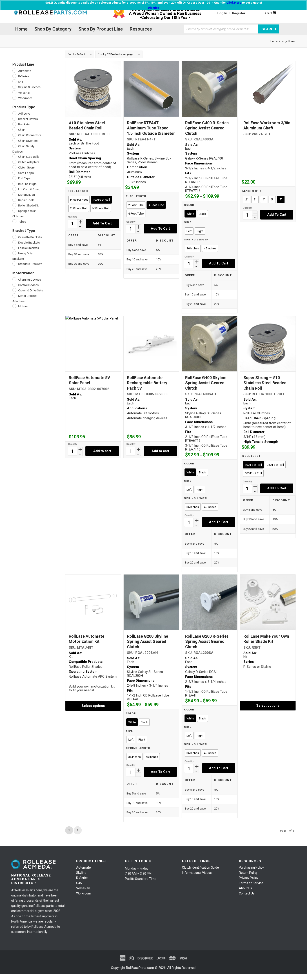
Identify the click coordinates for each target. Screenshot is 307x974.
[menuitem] (222, 13)
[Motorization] (14, 194)
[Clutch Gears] (14, 167)
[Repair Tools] (14, 199)
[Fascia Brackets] (14, 247)
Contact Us (246, 893)
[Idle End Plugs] (14, 183)
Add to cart (102, 223)
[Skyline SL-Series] (14, 86)
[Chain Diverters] (14, 140)
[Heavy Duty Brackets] (14, 253)
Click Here (233, 2)
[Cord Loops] (14, 172)
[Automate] (14, 70)
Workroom (83, 893)
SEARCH (269, 29)
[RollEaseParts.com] (50, 13)
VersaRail (83, 888)
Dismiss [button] (153, 7)
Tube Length (136, 196)
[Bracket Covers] (14, 118)
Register (238, 13)
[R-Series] (14, 76)
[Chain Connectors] (14, 134)
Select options (93, 706)
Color (189, 205)
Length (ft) (251, 190)
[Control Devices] (14, 284)
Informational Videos (197, 872)
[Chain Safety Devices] (14, 145)
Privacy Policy (248, 878)
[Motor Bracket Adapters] (14, 295)
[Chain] (14, 129)
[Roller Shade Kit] (14, 205)
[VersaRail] (14, 92)
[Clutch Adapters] (14, 161)
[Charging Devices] (14, 279)
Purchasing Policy (251, 867)
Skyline (81, 872)
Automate (83, 867)
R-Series (82, 878)
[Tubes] (14, 221)
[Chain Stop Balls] (14, 156)
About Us (245, 888)
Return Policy (248, 872)
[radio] (79, 199)
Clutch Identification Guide (200, 867)
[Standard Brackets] (14, 263)
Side (187, 222)
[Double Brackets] (14, 242)
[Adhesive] (14, 113)
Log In (222, 13)
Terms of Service (251, 883)
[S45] (14, 81)
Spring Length (196, 239)
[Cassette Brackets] (14, 236)
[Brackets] (14, 124)
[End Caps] (14, 178)
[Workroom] (14, 97)
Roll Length (78, 191)
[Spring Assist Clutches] (14, 210)
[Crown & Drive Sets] (14, 290)
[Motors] (14, 306)
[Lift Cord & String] (14, 189)
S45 (79, 883)
